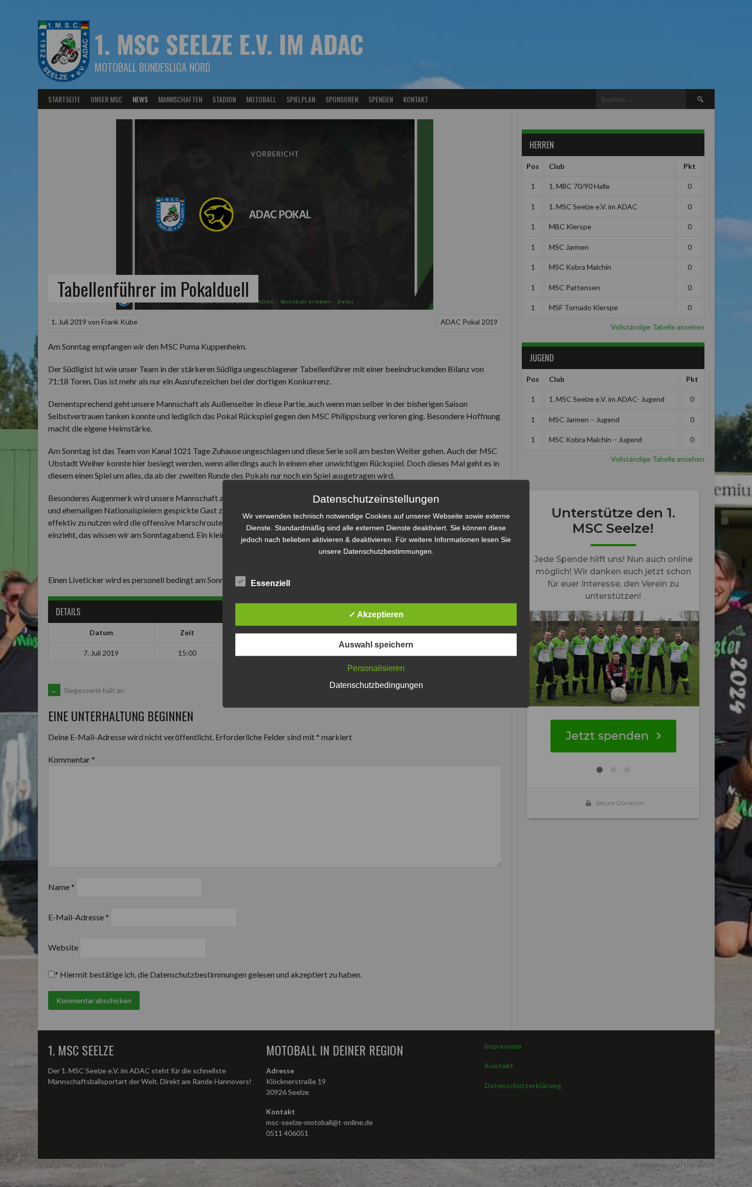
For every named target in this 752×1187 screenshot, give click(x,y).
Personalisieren (376, 667)
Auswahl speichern (376, 644)
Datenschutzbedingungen (376, 684)
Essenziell (270, 582)
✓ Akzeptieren (376, 614)
